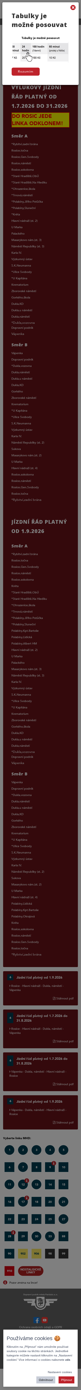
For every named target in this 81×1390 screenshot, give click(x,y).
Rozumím (25, 71)
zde (67, 1359)
